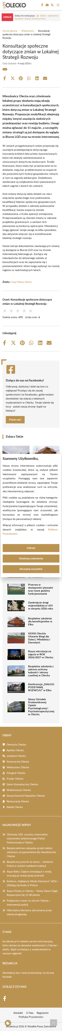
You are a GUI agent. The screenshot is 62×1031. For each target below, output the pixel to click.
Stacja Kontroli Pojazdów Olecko (26, 795)
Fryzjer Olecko (15, 778)
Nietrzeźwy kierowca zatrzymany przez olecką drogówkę (29, 912)
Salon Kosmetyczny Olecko (22, 784)
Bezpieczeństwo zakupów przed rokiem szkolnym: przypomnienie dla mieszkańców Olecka (31, 852)
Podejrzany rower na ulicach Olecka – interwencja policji (29, 902)
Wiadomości (27, 31)
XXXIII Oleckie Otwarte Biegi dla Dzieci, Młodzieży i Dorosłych (39, 638)
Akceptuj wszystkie (31, 569)
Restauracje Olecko (18, 801)
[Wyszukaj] (52, 5)
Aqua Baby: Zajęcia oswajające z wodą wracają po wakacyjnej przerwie (29, 873)
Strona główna (9, 31)
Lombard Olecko (16, 756)
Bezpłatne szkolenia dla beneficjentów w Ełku (40, 621)
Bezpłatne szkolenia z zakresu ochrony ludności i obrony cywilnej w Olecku (41, 671)
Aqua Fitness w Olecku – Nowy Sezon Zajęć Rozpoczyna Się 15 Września (32, 893)
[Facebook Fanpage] (41, 5)
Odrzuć (31, 548)
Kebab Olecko (15, 807)
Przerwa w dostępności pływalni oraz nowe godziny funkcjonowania (40, 589)
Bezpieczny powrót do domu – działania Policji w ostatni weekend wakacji (30, 864)
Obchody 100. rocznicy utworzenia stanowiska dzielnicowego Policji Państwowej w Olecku (27, 838)
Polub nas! (15, 419)
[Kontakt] (46, 5)
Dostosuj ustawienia (31, 558)
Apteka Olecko (15, 750)
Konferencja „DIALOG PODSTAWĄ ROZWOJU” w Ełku (41, 687)
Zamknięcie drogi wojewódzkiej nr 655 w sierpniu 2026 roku (40, 605)
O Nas (29, 1013)
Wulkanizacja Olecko (19, 790)
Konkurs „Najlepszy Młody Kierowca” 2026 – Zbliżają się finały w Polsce (33, 883)
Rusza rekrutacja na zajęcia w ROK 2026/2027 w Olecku (40, 654)
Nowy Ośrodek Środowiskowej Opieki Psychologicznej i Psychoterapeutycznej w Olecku (41, 707)
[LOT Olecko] (14, 5)
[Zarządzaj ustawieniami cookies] (8, 1023)
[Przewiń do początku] (53, 1022)
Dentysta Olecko (16, 744)
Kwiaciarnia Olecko (18, 761)
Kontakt (7, 977)
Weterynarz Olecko (18, 767)
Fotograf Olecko (16, 773)
